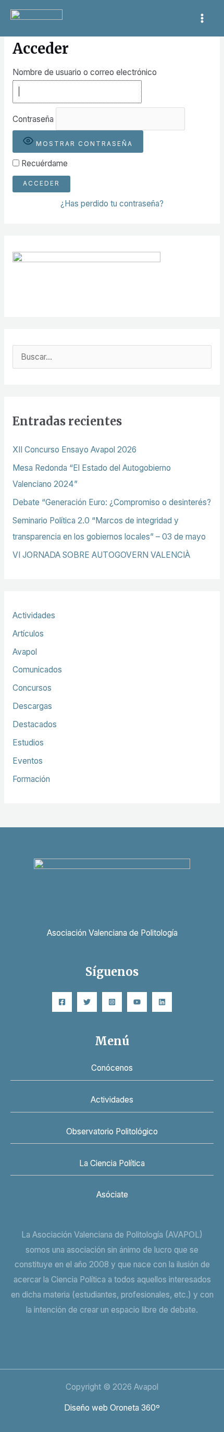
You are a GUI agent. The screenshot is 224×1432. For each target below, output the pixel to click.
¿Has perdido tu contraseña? (112, 204)
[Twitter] (87, 1002)
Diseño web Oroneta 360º (112, 1408)
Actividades (34, 615)
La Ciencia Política (112, 1163)
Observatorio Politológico (112, 1131)
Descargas (32, 706)
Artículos (28, 634)
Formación (31, 779)
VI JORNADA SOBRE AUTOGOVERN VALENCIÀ (101, 555)
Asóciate (112, 1195)
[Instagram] (112, 1002)
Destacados (35, 724)
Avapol (25, 652)
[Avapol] (36, 18)
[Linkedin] (162, 1002)
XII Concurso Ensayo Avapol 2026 (74, 450)
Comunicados (37, 670)
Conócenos (112, 1068)
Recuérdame (43, 163)
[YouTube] (137, 1002)
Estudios (28, 743)
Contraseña (33, 119)
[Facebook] (62, 1002)
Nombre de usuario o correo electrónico (85, 72)
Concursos (32, 688)
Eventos (28, 761)
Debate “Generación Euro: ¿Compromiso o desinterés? (112, 502)
